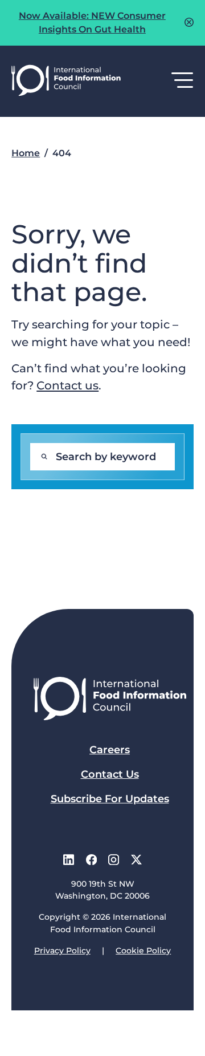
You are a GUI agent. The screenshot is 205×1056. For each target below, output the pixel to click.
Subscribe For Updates (110, 799)
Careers (109, 750)
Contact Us (110, 774)
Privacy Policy (62, 950)
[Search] (44, 457)
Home (25, 153)
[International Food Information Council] (66, 81)
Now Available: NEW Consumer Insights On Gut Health (92, 22)
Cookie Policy (143, 950)
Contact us (67, 385)
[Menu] (182, 81)
